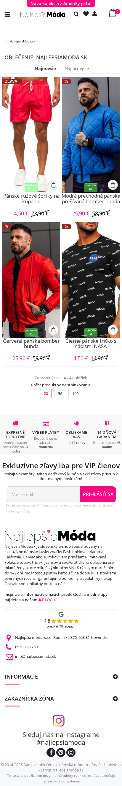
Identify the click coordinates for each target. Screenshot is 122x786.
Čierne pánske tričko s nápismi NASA (90, 344)
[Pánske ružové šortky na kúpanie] (31, 135)
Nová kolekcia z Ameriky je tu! (61, 3)
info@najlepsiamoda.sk (35, 656)
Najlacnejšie (77, 68)
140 (75, 393)
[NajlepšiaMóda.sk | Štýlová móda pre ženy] (43, 15)
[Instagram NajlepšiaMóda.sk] (71, 753)
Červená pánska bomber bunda (31, 344)
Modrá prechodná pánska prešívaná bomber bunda (91, 199)
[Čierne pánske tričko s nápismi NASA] (91, 280)
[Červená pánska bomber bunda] (31, 280)
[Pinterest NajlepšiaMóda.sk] (60, 753)
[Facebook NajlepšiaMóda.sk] (50, 753)
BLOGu (48, 599)
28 (46, 393)
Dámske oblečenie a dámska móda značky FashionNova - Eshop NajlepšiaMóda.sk (72, 767)
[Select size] (53, 185)
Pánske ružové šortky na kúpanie (31, 199)
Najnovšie (45, 68)
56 (60, 393)
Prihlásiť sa (98, 494)
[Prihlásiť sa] (95, 14)
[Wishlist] (87, 14)
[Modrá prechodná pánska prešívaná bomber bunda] (91, 135)
